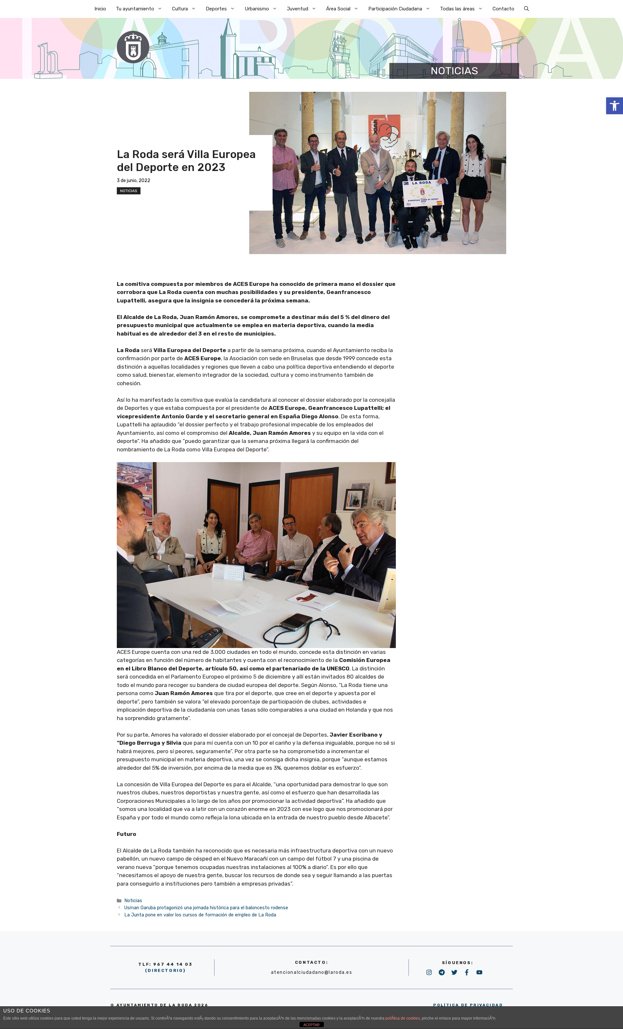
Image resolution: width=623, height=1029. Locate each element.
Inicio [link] (100, 9)
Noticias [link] (128, 191)
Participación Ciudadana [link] (395, 9)
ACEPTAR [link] (311, 1025)
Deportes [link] (216, 9)
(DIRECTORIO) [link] (165, 970)
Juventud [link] (297, 9)
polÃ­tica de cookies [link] (402, 1018)
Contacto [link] (503, 9)
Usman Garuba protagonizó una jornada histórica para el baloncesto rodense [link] (206, 908)
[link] (614, 105)
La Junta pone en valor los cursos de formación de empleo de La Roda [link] (200, 915)
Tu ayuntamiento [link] (135, 9)
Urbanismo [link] (257, 9)
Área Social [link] (338, 9)
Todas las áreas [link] (457, 9)
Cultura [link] (180, 9)
